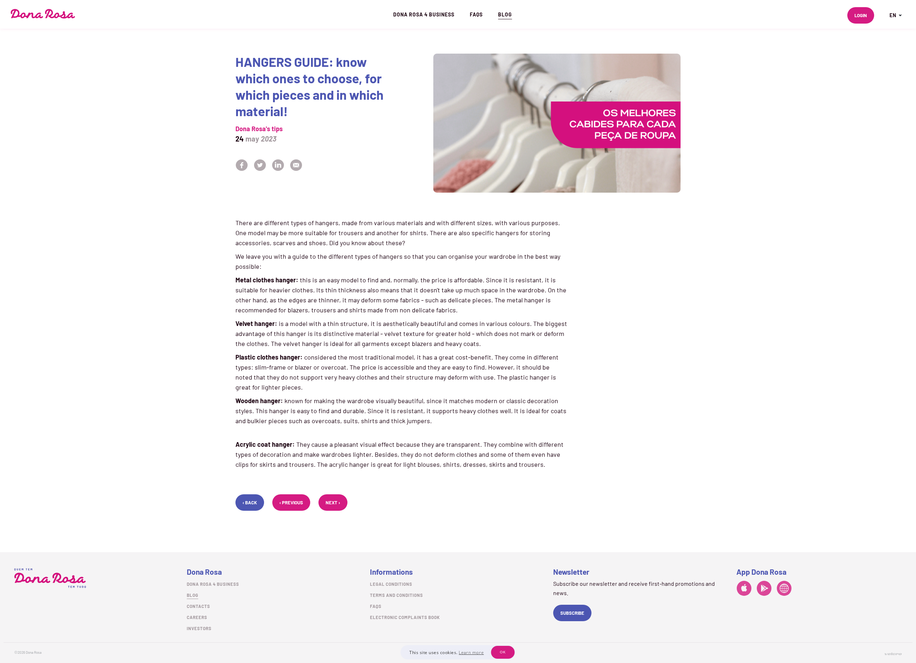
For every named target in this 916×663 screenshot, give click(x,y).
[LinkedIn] (278, 166)
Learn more (471, 652)
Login (860, 15)
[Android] (764, 589)
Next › (333, 502)
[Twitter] (260, 166)
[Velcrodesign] (893, 654)
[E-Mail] (296, 166)
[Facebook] (241, 166)
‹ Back (250, 502)
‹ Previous (291, 502)
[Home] (43, 13)
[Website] (784, 589)
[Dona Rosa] (50, 578)
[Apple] (744, 589)
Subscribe (572, 613)
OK (503, 652)
